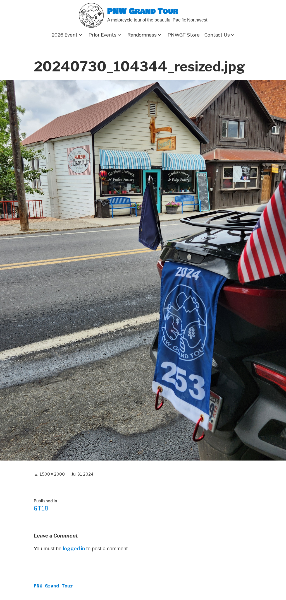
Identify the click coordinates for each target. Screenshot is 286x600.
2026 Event (65, 35)
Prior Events (102, 35)
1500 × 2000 (52, 474)
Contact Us (217, 35)
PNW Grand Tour (142, 11)
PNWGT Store (184, 35)
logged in (74, 548)
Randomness (142, 35)
